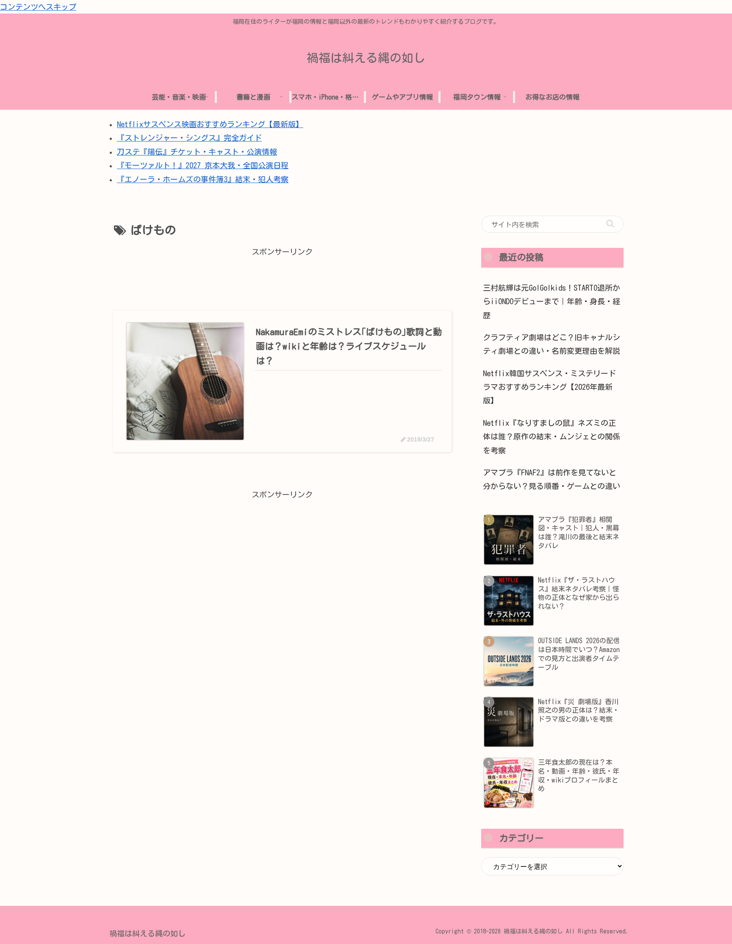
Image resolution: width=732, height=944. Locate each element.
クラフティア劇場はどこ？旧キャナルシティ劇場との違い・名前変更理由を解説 (551, 344)
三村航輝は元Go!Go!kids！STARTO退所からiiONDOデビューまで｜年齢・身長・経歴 (551, 301)
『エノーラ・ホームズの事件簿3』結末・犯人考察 (202, 179)
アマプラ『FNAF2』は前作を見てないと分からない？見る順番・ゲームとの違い (551, 479)
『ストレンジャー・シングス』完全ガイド (189, 138)
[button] (610, 223)
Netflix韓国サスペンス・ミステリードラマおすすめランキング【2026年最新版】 (549, 387)
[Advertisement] (282, 278)
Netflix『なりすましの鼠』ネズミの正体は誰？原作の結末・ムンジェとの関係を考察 (551, 436)
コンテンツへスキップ (38, 7)
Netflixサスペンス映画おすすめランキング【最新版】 (210, 124)
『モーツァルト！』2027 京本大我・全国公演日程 (202, 165)
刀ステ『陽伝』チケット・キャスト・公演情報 (197, 151)
